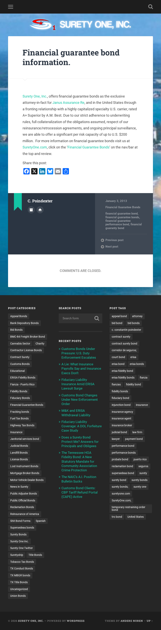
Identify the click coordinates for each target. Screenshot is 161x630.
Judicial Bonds (19, 445)
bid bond (117, 323)
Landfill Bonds (19, 452)
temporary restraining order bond (128, 508)
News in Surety (19, 486)
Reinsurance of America (24, 514)
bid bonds (134, 323)
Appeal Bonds (18, 316)
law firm (137, 432)
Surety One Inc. (19, 541)
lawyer (116, 438)
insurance (142, 404)
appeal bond (119, 316)
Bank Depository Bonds (24, 323)
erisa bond (118, 364)
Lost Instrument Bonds (24, 466)
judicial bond (119, 432)
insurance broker (122, 425)
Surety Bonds (18, 534)
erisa (133, 357)
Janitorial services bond (24, 438)
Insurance (16, 432)
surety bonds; (120, 486)
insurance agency (122, 411)
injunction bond (121, 404)
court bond (118, 357)
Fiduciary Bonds (20, 398)
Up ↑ (150, 620)
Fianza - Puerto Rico (22, 384)
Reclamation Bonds (22, 507)
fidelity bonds (120, 391)
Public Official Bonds (22, 500)
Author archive (31, 209)
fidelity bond (133, 384)
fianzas (116, 384)
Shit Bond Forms (20, 520)
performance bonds (124, 452)
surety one (140, 486)
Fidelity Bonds (18, 391)
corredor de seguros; (124, 350)
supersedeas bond (123, 473)
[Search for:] (80, 318)
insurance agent (121, 418)
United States (135, 516)
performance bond (123, 445)
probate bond (120, 459)
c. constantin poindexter (126, 329)
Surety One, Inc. (35, 96)
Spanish (41, 520)
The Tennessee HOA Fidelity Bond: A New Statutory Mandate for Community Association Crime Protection (79, 461)
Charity (40, 343)
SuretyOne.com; (121, 500)
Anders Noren (132, 620)
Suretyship (16, 554)
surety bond (119, 480)
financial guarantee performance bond (118, 222)
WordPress (76, 620)
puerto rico (140, 459)
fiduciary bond (120, 398)
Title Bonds (35, 554)
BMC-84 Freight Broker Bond (27, 336)
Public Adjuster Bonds (23, 493)
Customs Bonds (20, 364)
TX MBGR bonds (20, 575)
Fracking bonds (19, 411)
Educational (17, 370)
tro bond (117, 516)
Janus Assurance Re (68, 102)
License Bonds (19, 459)
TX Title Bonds (19, 582)
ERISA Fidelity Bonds (22, 377)
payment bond (134, 438)
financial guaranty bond (123, 226)
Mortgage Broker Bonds (24, 473)
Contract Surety (19, 357)
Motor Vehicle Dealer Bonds (27, 480)
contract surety (121, 336)
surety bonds (139, 480)
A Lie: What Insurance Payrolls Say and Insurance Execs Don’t (81, 368)
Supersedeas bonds (22, 527)
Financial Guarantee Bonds (88, 147)
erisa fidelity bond (122, 370)
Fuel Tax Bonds (19, 418)
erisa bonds (137, 364)
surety (143, 473)
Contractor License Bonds (26, 350)
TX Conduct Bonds (21, 568)
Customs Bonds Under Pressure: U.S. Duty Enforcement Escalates (78, 353)
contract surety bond (124, 343)
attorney (137, 316)
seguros (143, 466)
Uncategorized (19, 589)
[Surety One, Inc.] (80, 25)
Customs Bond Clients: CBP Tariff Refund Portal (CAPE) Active (79, 492)
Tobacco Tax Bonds (22, 561)
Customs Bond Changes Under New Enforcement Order (79, 399)
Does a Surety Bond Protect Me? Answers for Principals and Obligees (80, 441)
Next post (111, 246)
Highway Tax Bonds (22, 425)
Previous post (114, 240)
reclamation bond (122, 466)
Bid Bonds (16, 329)
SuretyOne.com (35, 147)
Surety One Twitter (21, 548)
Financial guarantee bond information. (71, 57)
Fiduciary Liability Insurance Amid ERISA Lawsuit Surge (77, 384)
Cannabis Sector (20, 343)
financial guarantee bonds (122, 217)
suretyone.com (121, 493)
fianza (143, 377)
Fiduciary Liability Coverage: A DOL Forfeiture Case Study (81, 426)
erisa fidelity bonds (123, 377)
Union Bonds (18, 595)
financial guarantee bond (121, 213)
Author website (40, 209)
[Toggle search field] (150, 6)
